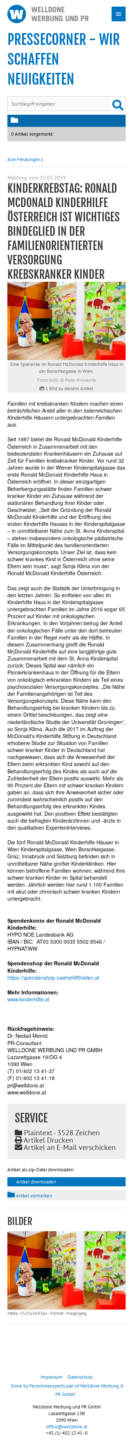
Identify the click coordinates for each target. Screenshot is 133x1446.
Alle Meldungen (23, 159)
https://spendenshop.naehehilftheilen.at (53, 977)
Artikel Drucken (47, 1140)
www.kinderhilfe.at (28, 999)
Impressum (51, 1377)
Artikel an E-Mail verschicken (69, 1147)
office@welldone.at (66, 1427)
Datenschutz (80, 1377)
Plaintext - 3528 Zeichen (61, 1132)
